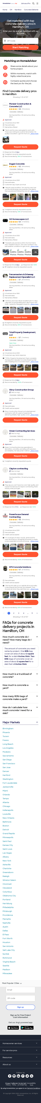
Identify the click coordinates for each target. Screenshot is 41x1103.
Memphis (7, 919)
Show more (34, 134)
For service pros (10, 1050)
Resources (7, 1057)
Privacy (7, 1084)
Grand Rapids (9, 833)
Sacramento (8, 756)
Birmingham (8, 728)
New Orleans (8, 818)
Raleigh (6, 876)
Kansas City (8, 845)
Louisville (7, 814)
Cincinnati (7, 884)
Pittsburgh (7, 911)
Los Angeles (8, 748)
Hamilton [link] (18, 10)
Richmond (7, 958)
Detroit (6, 830)
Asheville (7, 865)
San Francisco (9, 763)
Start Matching (20, 47)
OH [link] (11, 10)
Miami (5, 791)
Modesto (7, 752)
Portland (6, 899)
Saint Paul (7, 841)
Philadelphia (8, 907)
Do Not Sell (22, 1084)
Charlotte (7, 868)
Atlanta (6, 802)
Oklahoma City (9, 896)
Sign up (20, 1007)
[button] (6, 139)
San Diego (7, 760)
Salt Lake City (9, 950)
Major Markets (11, 722)
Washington (8, 779)
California (14, 1084)
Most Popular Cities (10, 983)
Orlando (6, 795)
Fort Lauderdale (10, 783)
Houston (6, 942)
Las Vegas (7, 853)
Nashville (6, 923)
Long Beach (8, 744)
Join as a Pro (25, 3)
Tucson (6, 736)
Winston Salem (9, 880)
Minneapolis (8, 837)
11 (32, 613)
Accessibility (31, 1084)
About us (7, 1064)
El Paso (6, 934)
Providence (8, 915)
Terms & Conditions (33, 1088)
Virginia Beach (9, 962)
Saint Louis (7, 849)
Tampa (6, 798)
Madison (6, 969)
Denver (6, 771)
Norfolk (6, 954)
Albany (6, 857)
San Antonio (8, 946)
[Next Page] (37, 613)
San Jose (6, 767)
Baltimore (7, 822)
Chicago (6, 806)
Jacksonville (8, 787)
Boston (6, 826)
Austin (5, 927)
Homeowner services (12, 1043)
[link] (20, 110)
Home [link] (5, 10)
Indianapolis (8, 810)
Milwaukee (7, 973)
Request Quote (20, 147)
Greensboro (8, 872)
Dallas (5, 931)
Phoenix (6, 732)
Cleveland (7, 888)
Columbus (7, 892)
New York (7, 861)
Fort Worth (7, 938)
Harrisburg (7, 903)
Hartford (6, 775)
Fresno (6, 740)
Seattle (6, 966)
